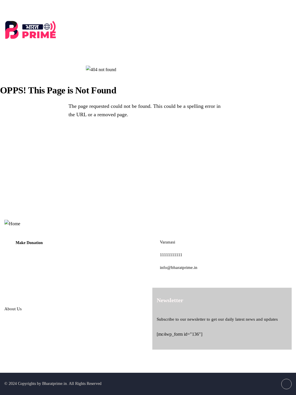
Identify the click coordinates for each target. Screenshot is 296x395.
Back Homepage (31, 135)
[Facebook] (287, 7)
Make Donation (29, 243)
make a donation (272, 30)
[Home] (32, 29)
